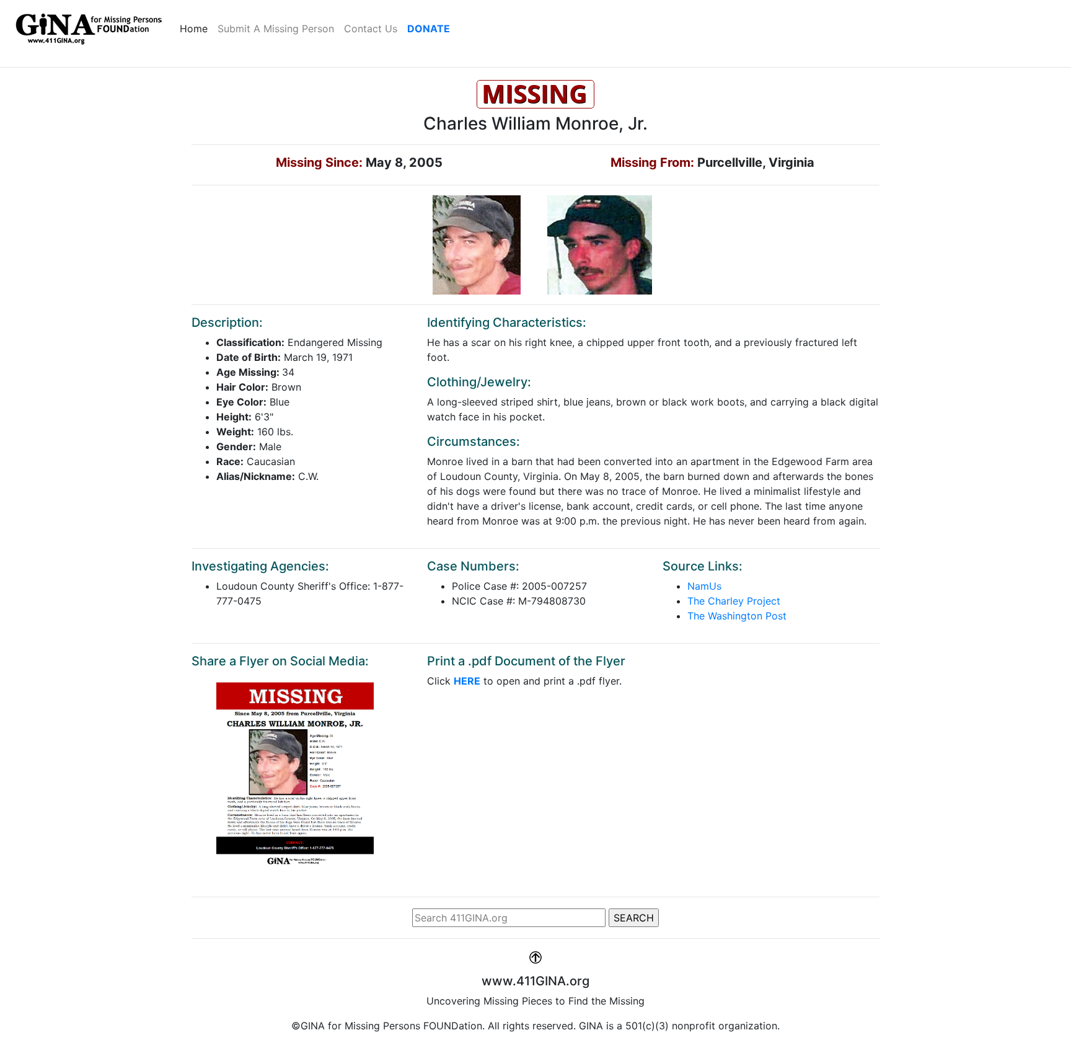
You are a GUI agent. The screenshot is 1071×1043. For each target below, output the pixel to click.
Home (196, 28)
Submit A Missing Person (276, 28)
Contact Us (370, 28)
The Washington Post (737, 616)
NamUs (704, 586)
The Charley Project (733, 601)
